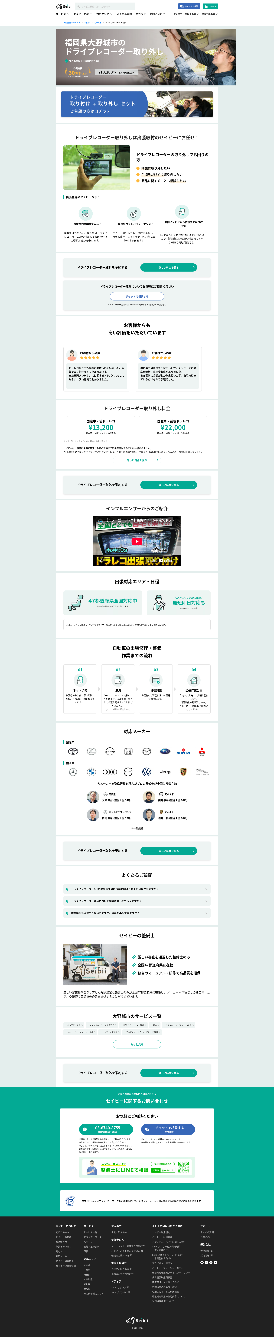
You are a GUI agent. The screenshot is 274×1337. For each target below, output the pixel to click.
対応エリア (61, 1251)
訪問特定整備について (163, 1301)
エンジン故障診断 (109, 1032)
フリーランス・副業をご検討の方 (128, 1245)
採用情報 (204, 1255)
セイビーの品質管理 (66, 1265)
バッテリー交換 (74, 1025)
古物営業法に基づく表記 (164, 1286)
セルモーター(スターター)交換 (80, 1032)
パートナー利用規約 (162, 1237)
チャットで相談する (137, 296)
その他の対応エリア (94, 1293)
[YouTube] (215, 1263)
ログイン (212, 6)
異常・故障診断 (91, 1246)
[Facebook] (210, 1263)
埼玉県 (87, 1274)
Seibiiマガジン (118, 1287)
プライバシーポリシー (163, 1263)
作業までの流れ (63, 1246)
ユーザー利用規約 (161, 1232)
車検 (155, 1025)
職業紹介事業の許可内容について (169, 1296)
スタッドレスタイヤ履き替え (101, 1025)
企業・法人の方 (119, 1232)
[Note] (202, 1263)
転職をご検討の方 (120, 1255)
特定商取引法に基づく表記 (165, 1282)
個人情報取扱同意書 (162, 1277)
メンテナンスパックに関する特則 (169, 1241)
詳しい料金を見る (169, 267)
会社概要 (204, 1250)
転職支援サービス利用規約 (165, 1291)
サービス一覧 (90, 1232)
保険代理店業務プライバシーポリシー (171, 1272)
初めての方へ (62, 1232)
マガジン (141, 14)
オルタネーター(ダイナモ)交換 (179, 1025)
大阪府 (87, 1288)
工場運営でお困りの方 (122, 1273)
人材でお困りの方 (120, 1269)
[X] (206, 1263)
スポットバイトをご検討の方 (125, 1250)
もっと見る (137, 1044)
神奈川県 (88, 1279)
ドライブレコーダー (94, 1237)
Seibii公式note (118, 1292)
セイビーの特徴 (63, 1237)
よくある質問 (124, 14)
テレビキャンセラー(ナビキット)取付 (142, 1032)
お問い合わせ (157, 14)
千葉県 (87, 1269)
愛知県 (87, 1284)
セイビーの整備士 (65, 1260)
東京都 (87, 1264)
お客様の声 (61, 1241)
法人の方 (177, 14)
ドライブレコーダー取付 (133, 1025)
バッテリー (89, 1241)
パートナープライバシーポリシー (168, 1267)
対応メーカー (62, 1256)
